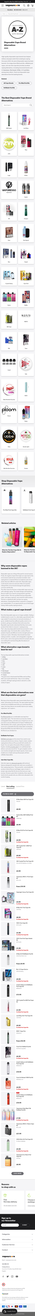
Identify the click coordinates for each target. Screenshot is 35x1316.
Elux (3, 661)
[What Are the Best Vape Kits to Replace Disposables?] (12, 537)
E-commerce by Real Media (18, 1313)
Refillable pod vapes (6, 739)
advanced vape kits (17, 763)
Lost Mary (26, 70)
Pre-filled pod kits (6, 717)
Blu (3, 669)
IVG (3, 665)
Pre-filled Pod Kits (24, 83)
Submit (24, 1225)
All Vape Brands (8, 83)
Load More (17, 1173)
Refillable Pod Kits (9, 88)
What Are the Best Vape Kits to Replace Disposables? (11, 551)
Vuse (3, 663)
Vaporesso (6, 70)
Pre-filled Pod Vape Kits (10, 510)
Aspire (5, 674)
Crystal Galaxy (6, 672)
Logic (3, 667)
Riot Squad (13, 70)
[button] (3, 5)
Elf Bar (18, 70)
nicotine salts (14, 747)
